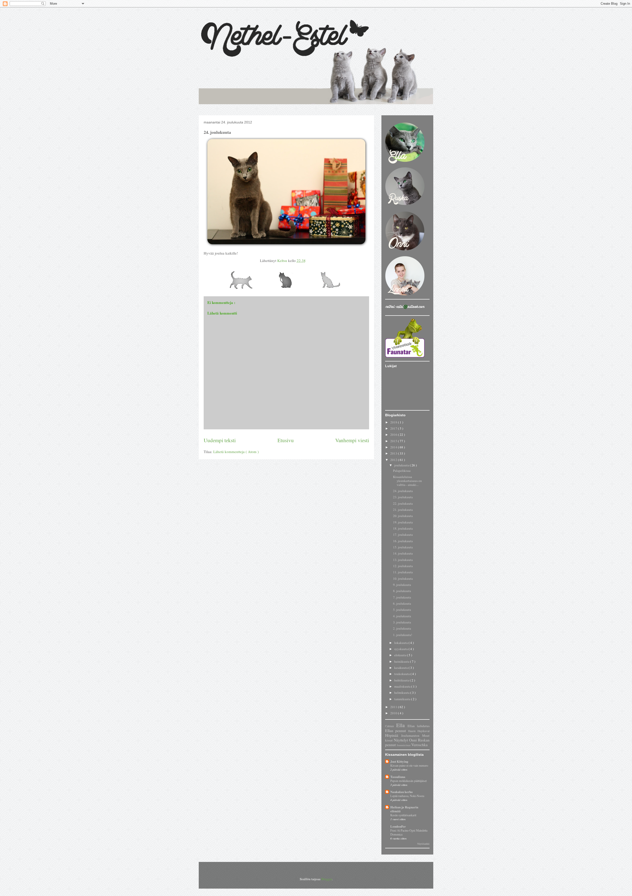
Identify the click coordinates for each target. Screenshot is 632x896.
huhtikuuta (402, 680)
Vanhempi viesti (352, 440)
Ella (401, 725)
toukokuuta (402, 674)
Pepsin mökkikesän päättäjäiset (408, 781)
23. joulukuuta (403, 497)
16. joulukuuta (403, 541)
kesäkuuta (401, 667)
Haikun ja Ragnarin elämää (404, 809)
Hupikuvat (423, 731)
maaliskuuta (402, 686)
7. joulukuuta (402, 597)
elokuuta (400, 655)
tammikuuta (402, 699)
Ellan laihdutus (419, 726)
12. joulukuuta (403, 566)
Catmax (390, 726)
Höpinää (393, 735)
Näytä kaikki (423, 843)
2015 (394, 441)
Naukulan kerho (401, 791)
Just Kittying (399, 761)
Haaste (412, 731)
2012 (394, 460)
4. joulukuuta (402, 616)
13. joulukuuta (403, 560)
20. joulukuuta (403, 516)
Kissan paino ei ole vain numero (409, 765)
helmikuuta (402, 692)
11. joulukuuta (403, 572)
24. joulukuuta (403, 491)
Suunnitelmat (404, 745)
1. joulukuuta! (402, 635)
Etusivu (285, 440)
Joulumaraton (411, 735)
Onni (413, 739)
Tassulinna (397, 776)
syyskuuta (401, 649)
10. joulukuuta (403, 578)
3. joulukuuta (402, 622)
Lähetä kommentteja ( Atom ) (236, 451)
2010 (394, 713)
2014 (394, 447)
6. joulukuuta (402, 603)
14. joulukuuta (403, 553)
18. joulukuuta (403, 528)
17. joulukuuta (403, 534)
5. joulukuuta (402, 609)
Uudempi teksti (220, 440)
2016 (394, 434)
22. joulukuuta (403, 503)
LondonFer (398, 826)
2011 (394, 707)
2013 (394, 453)
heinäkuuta (402, 661)
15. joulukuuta (403, 547)
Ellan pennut (396, 730)
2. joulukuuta (402, 628)
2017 (394, 428)
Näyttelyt (401, 739)
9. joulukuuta (402, 584)
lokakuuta (401, 642)
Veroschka (419, 744)
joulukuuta (402, 465)
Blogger (326, 879)
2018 (394, 422)
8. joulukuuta (402, 591)
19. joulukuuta (403, 522)
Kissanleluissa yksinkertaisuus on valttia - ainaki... (407, 481)
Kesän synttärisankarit (403, 815)
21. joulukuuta (403, 509)
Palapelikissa (402, 470)
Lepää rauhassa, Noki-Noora (407, 796)
